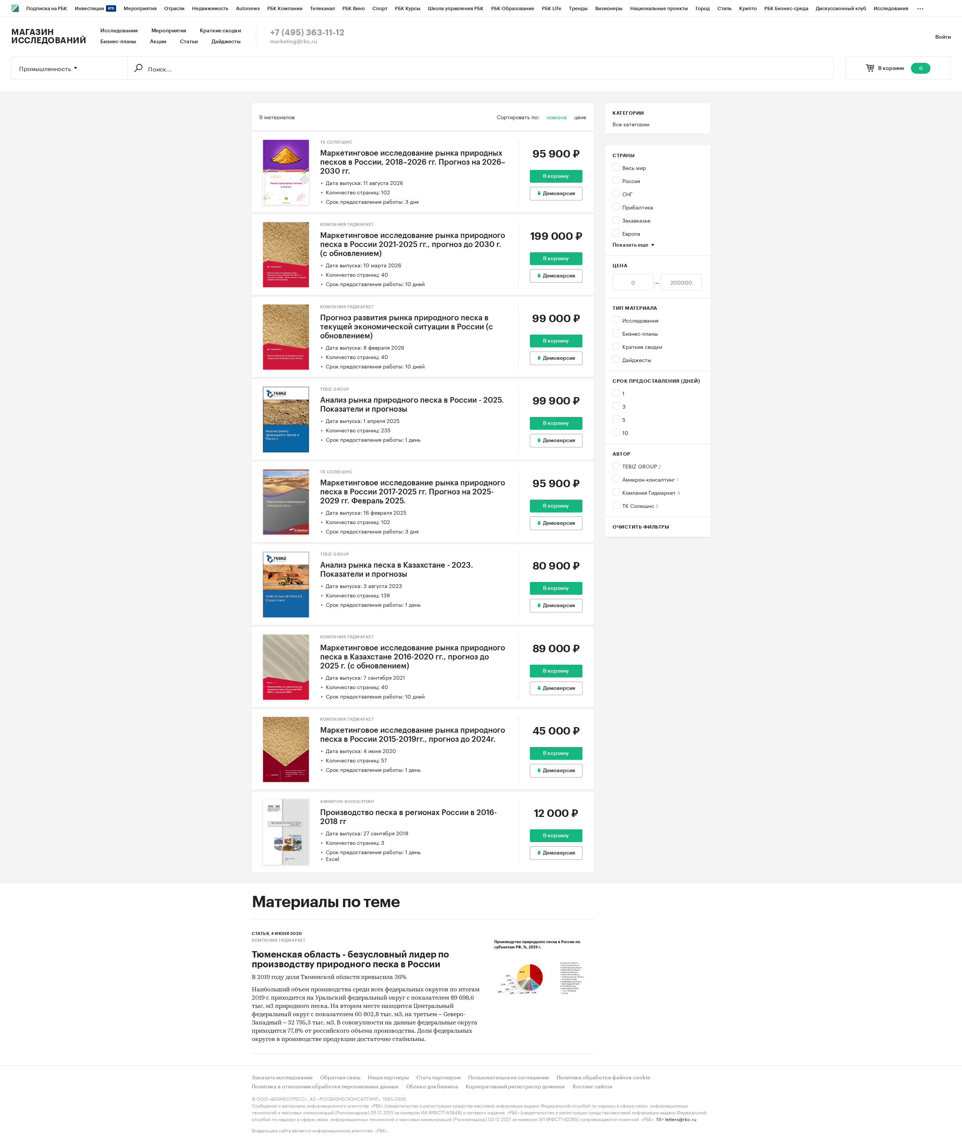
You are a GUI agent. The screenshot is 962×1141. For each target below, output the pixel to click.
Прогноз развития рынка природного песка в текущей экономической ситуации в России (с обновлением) (406, 327)
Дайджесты (226, 41)
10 (625, 432)
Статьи (189, 41)
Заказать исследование (282, 1077)
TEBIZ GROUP (641, 466)
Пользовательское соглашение (508, 1077)
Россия (631, 180)
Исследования (119, 30)
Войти (943, 37)
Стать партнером (438, 1077)
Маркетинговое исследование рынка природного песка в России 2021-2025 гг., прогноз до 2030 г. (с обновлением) (412, 245)
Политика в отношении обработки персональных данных (325, 1086)
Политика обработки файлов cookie (603, 1077)
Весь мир (634, 167)
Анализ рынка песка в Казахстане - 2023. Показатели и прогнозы (396, 570)
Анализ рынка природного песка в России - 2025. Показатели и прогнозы (412, 405)
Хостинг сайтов (592, 1086)
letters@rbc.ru (680, 1118)
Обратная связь (340, 1077)
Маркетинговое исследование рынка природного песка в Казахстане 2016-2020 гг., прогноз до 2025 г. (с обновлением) (412, 657)
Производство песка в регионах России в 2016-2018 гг (408, 817)
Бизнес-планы (118, 41)
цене (580, 116)
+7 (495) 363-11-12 (307, 33)
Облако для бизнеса (432, 1086)
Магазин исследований (48, 36)
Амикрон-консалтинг (650, 479)
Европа (631, 233)
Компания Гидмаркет (651, 492)
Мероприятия (168, 30)
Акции (158, 41)
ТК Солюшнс (640, 505)
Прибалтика (637, 207)
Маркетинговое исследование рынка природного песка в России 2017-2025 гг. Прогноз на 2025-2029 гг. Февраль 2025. (412, 492)
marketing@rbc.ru (293, 41)
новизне (556, 116)
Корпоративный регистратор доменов (515, 1086)
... (920, 7)
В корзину (556, 176)
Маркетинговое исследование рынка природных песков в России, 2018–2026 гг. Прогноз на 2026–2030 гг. (412, 162)
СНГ (627, 193)
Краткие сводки (220, 30)
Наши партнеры (388, 1077)
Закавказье (636, 220)
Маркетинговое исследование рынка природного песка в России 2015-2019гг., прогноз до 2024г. (412, 735)
